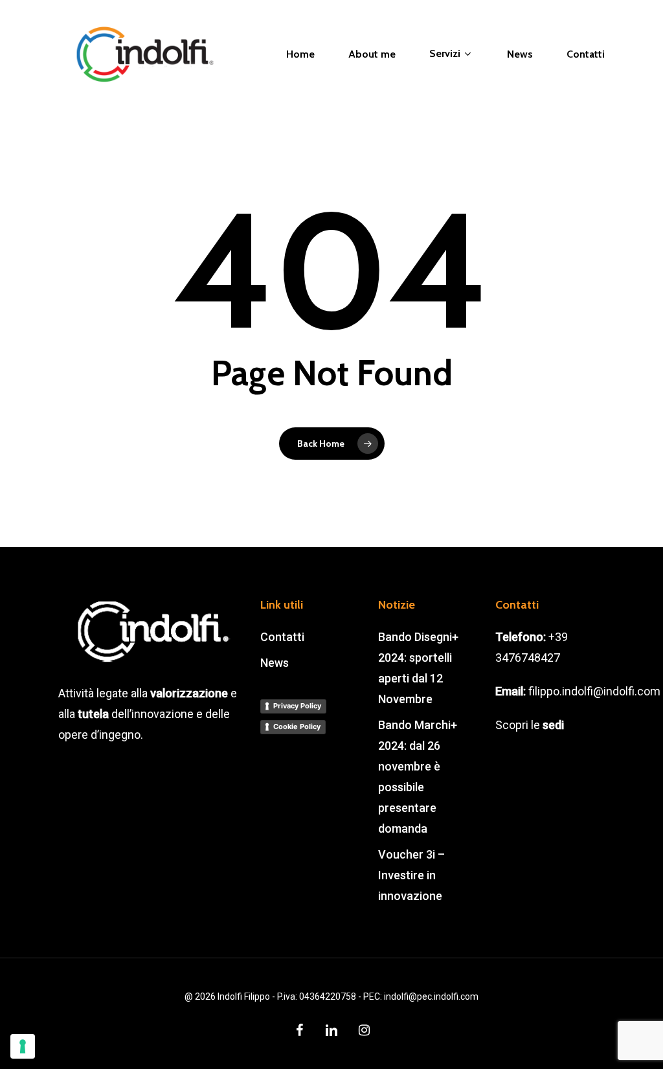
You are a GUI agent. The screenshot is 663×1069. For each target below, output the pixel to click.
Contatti (282, 637)
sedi (553, 725)
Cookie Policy (296, 726)
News (274, 663)
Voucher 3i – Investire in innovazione (411, 875)
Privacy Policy (297, 705)
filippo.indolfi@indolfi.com (594, 691)
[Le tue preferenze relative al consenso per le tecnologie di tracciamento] (22, 1046)
